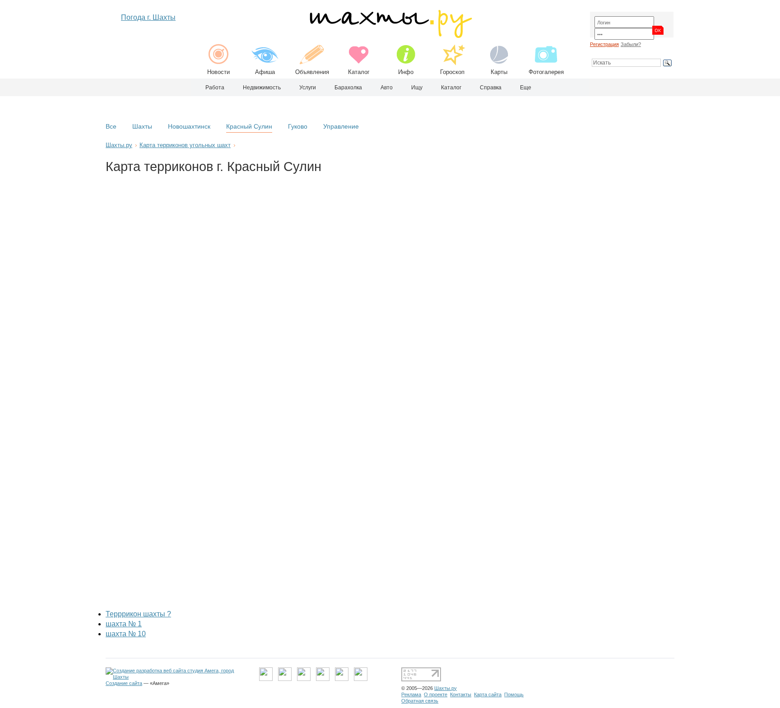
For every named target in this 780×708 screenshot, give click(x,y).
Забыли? (631, 44)
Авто (387, 87)
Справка (490, 87)
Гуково (297, 126)
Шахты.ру (119, 145)
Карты (499, 72)
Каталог (359, 72)
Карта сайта (487, 694)
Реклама (411, 694)
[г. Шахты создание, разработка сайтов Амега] (177, 677)
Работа (214, 87)
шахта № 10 (126, 634)
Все (111, 126)
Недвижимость (262, 87)
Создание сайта (124, 683)
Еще (525, 87)
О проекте (435, 694)
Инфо (405, 72)
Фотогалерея (546, 72)
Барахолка (348, 87)
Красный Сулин (249, 126)
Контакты (460, 694)
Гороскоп (452, 72)
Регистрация (604, 44)
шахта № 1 (124, 624)
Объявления (312, 72)
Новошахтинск (189, 126)
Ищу (416, 87)
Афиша (265, 72)
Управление (341, 126)
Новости (218, 72)
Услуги (307, 87)
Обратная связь (419, 700)
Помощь (514, 694)
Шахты (142, 126)
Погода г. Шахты (148, 17)
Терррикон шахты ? (138, 614)
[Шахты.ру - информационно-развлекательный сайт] (390, 36)
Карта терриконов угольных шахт (185, 145)
